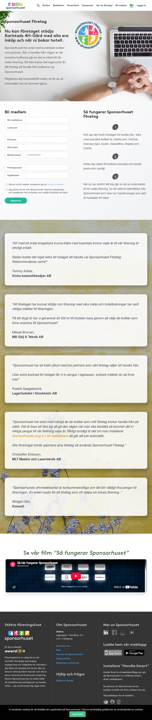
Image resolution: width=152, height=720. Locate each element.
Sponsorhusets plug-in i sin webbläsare (40, 435)
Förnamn (11, 139)
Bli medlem (121, 5)
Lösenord (12, 127)
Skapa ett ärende (64, 680)
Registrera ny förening (67, 662)
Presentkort (73, 5)
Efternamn (12, 147)
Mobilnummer (14, 154)
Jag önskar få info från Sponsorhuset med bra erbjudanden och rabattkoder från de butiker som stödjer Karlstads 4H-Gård (38, 191)
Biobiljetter (58, 5)
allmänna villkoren (55, 184)
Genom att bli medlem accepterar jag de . (37, 184)
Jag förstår (77, 714)
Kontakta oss (63, 645)
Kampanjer (87, 5)
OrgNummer (13, 175)
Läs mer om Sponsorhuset (69, 654)
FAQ (58, 650)
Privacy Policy (63, 658)
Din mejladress (14, 119)
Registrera (16, 200)
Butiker (46, 5)
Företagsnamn (14, 167)
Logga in (141, 5)
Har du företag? (104, 5)
